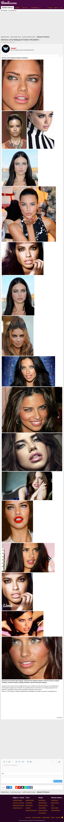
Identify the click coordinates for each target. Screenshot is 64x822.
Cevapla (60, 717)
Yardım (52, 817)
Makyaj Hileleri (54, 808)
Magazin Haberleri (43, 805)
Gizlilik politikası (46, 817)
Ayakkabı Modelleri (17, 800)
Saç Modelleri (29, 803)
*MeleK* (4, 42)
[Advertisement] (32, 24)
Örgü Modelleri (42, 808)
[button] (25, 7)
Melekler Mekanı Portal (31, 810)
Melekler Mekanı (7, 7)
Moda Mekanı (41, 800)
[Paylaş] (59, 56)
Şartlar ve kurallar (36, 817)
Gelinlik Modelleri (42, 803)
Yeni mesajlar (4, 10)
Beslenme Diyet (55, 803)
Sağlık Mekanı (54, 800)
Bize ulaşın (28, 817)
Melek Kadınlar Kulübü (18, 805)
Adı (3, 773)
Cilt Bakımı (28, 808)
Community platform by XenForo (32, 820)
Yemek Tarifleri (29, 805)
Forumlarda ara (12, 10)
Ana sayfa (58, 817)
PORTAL (17, 7)
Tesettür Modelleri (42, 810)
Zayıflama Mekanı (55, 810)
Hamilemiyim (35, 7)
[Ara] (61, 7)
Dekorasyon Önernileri (18, 803)
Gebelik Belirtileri (30, 800)
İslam (52, 805)
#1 (61, 56)
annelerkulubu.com (17, 808)
